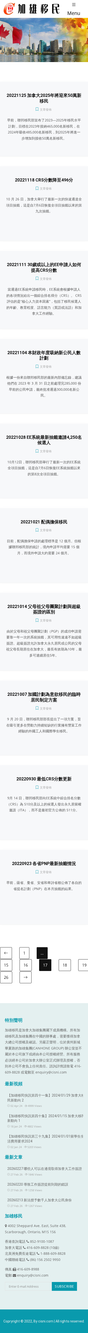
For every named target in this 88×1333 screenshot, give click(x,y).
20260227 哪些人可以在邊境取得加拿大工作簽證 (44, 1169)
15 (6, 965)
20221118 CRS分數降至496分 (44, 180)
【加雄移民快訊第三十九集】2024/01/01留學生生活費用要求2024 (45, 1138)
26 (6, 977)
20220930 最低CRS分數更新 (44, 779)
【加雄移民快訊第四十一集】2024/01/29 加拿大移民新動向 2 (46, 1097)
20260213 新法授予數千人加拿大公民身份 (39, 1200)
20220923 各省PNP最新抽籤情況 (44, 863)
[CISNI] (33, 9)
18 (65, 965)
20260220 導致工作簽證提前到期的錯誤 (37, 1184)
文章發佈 (46, 109)
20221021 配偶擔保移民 (44, 521)
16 (25, 965)
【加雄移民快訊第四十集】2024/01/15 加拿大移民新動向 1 (46, 1118)
